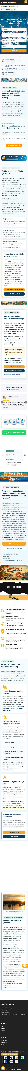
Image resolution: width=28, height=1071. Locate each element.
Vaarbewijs (3, 1033)
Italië (18, 706)
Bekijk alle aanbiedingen (14, 145)
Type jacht (5, 43)
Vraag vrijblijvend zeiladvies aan (14, 289)
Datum (3, 38)
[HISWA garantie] (7, 9)
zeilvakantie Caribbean (16, 189)
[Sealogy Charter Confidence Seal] (5, 1061)
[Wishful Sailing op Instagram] (16, 1057)
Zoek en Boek (6, 729)
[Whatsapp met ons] (22, 1057)
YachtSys (16, 1067)
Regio (3, 32)
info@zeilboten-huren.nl (6, 1008)
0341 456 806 (6, 6)
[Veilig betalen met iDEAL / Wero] (11, 9)
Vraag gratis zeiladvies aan (14, 548)
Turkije (12, 708)
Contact (3, 1030)
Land (2, 26)
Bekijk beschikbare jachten (14, 544)
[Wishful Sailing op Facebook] (5, 1057)
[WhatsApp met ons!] (14, 9)
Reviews (2, 1032)
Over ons (3, 1028)
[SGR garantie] (3, 9)
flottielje (4, 523)
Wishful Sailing (6, 191)
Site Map (19, 1069)
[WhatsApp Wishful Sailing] (14, 432)
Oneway (2, 1044)
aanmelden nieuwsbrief (10, 1054)
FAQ (2, 1047)
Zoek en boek (14, 836)
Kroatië (22, 706)
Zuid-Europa (20, 187)
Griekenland (9, 56)
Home (2, 1026)
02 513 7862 (13, 6)
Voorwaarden (12, 1069)
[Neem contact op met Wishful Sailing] (14, 422)
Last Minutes (4, 1042)
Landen (3, 56)
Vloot (2, 1046)
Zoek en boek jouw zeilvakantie (14, 294)
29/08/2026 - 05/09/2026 (8, 40)
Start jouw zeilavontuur (14, 366)
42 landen (14, 195)
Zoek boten (14, 50)
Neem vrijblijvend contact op (14, 370)
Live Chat (3, 1068)
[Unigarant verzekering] (11, 1061)
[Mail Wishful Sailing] (17, 7)
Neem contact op (14, 832)
